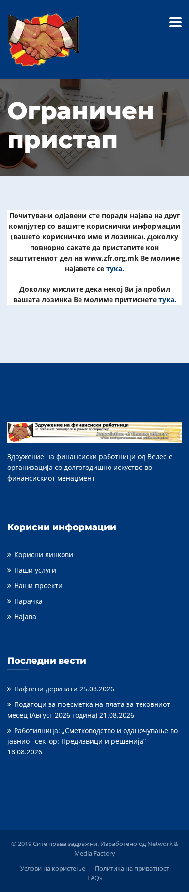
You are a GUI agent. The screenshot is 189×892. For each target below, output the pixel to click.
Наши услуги (35, 570)
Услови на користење (52, 868)
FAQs (94, 878)
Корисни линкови (43, 554)
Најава (25, 616)
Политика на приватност (132, 868)
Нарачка (28, 601)
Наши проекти (38, 585)
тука (114, 268)
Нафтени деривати (46, 688)
